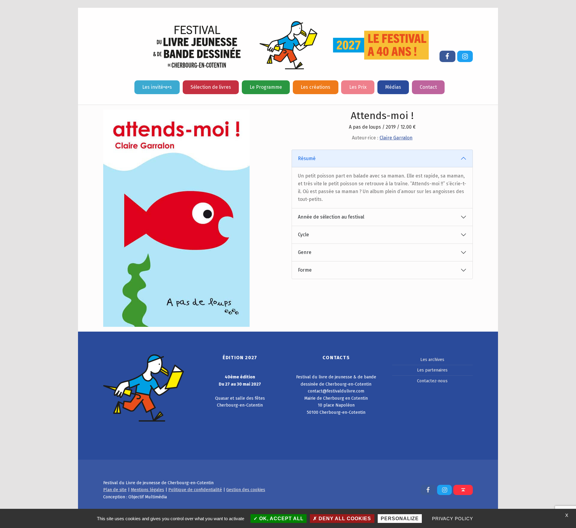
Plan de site (115, 489)
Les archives (432, 359)
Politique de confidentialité (195, 489)
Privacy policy (452, 518)
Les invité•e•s (157, 87)
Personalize (400, 518)
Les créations (315, 87)
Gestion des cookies (245, 489)
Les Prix (358, 87)
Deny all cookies (344, 518)
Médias (393, 87)
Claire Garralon (396, 138)
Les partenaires (432, 370)
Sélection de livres (210, 87)
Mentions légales (147, 489)
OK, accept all (281, 518)
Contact (428, 87)
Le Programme (266, 87)
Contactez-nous (432, 380)
